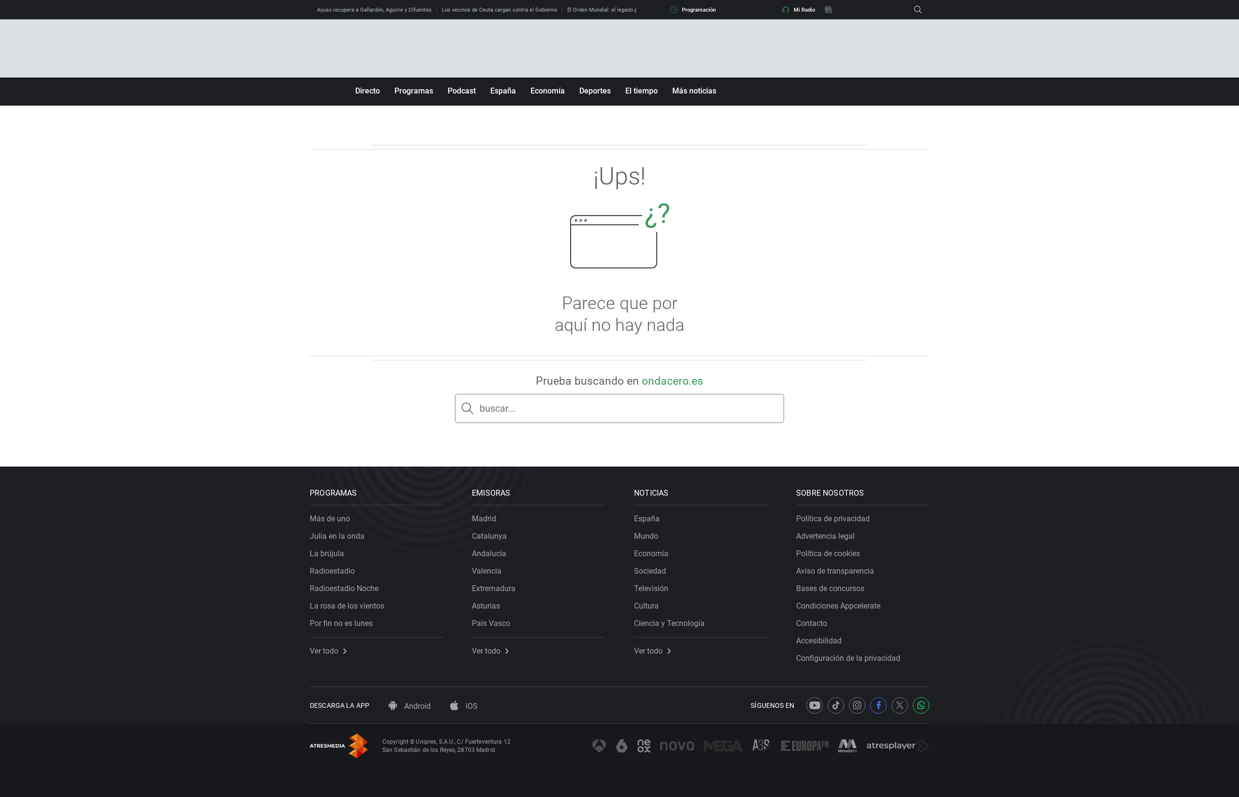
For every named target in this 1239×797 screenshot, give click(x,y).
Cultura (646, 605)
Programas (413, 90)
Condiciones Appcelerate (838, 605)
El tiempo (641, 90)
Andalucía (489, 553)
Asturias (486, 605)
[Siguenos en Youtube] (814, 705)
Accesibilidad (819, 640)
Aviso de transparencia (835, 571)
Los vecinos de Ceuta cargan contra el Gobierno (499, 10)
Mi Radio (804, 10)
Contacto (811, 623)
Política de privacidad (833, 518)
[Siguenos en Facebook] (878, 705)
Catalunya (489, 536)
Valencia (486, 571)
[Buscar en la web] (918, 9)
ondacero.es (672, 381)
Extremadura (493, 588)
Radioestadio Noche (344, 588)
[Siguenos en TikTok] (836, 705)
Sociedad (650, 571)
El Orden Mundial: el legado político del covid (621, 10)
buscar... (497, 408)
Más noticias (694, 90)
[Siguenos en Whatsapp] (921, 705)
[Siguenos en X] (899, 705)
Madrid (484, 518)
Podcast (462, 90)
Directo (367, 90)
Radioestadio (332, 571)
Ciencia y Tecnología (669, 623)
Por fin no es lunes (341, 623)
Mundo (646, 536)
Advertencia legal (825, 536)
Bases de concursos (830, 588)
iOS (471, 706)
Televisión (651, 588)
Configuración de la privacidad (848, 658)
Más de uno (330, 518)
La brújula (327, 553)
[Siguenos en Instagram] (857, 705)
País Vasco (491, 623)
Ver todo (324, 651)
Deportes (595, 90)
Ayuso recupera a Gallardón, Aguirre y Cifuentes (374, 10)
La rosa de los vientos (347, 605)
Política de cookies (828, 553)
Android (416, 706)
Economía (547, 90)
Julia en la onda (337, 536)
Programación (699, 10)
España (503, 90)
